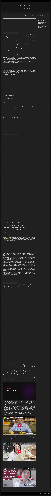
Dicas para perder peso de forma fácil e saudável (19, 16)
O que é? (48, 493)
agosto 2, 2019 (5, 134)
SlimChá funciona (10, 238)
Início (38, 493)
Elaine (9, 134)
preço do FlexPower (26, 49)
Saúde (12, 134)
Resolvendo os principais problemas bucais (17, 281)
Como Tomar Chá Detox (10, 117)
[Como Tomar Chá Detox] (18, 119)
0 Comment (16, 134)
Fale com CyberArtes (43, 493)
